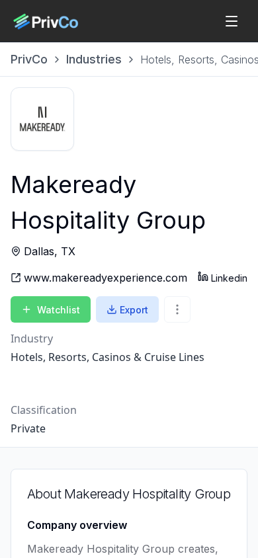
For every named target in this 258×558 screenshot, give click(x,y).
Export (134, 309)
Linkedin (229, 278)
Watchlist (58, 309)
